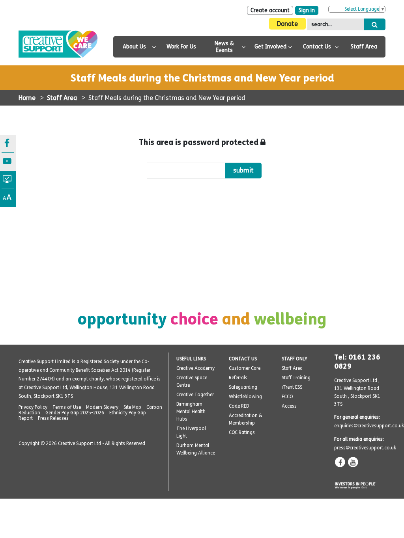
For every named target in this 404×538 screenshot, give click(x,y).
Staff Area (364, 46)
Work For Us (181, 46)
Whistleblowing (245, 396)
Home (27, 98)
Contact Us (317, 46)
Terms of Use (66, 407)
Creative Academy (195, 368)
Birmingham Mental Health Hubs (191, 411)
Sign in (307, 10)
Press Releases (53, 418)
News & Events (224, 47)
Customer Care (244, 368)
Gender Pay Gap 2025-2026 (74, 413)
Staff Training (296, 377)
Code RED (239, 406)
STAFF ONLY (294, 359)
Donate (287, 24)
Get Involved (270, 46)
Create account (270, 10)
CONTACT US (243, 359)
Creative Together (195, 394)
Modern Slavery (102, 407)
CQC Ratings (242, 432)
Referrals (238, 377)
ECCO (287, 396)
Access (289, 406)
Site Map (132, 407)
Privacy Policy (33, 407)
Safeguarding (243, 387)
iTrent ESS (292, 387)
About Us (134, 46)
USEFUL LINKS (191, 359)
